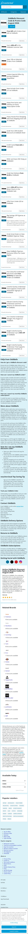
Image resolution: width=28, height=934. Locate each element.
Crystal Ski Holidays (18, 816)
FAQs (5, 865)
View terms (22, 40)
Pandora (21, 805)
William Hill (6, 805)
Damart (7, 671)
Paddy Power (19, 803)
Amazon (5, 808)
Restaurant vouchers (9, 843)
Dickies (7, 662)
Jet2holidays (11, 803)
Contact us (6, 860)
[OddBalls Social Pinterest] (16, 561)
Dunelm (10, 813)
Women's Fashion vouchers (11, 848)
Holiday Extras (14, 805)
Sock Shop (8, 635)
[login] (7, 597)
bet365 (4, 803)
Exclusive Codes (8, 833)
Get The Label (9, 698)
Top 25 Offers (7, 831)
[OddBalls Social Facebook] (7, 561)
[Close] (26, 910)
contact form (20, 506)
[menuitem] (5, 12)
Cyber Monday (7, 838)
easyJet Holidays (17, 808)
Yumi (6, 644)
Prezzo (9, 819)
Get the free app (8, 870)
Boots (4, 811)
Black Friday (7, 836)
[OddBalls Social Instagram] (20, 561)
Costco (13, 811)
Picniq (4, 819)
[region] (14, 921)
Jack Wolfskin (9, 689)
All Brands (6, 853)
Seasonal (23, 12)
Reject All (14, 927)
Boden (4, 813)
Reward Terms (7, 863)
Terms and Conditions (9, 862)
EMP (6, 716)
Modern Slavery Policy (9, 867)
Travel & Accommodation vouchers (13, 845)
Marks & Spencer (18, 813)
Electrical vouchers (8, 850)
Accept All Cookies (14, 931)
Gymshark (19, 811)
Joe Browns (8, 707)
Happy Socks (9, 680)
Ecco (6, 653)
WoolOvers (8, 626)
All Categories (7, 852)
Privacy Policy (7, 859)
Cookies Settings (14, 922)
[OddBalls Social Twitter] (11, 561)
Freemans (8, 617)
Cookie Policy (7, 873)
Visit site (4, 595)
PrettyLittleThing (7, 816)
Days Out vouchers (9, 847)
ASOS (9, 811)
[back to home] (7, 3)
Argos (10, 808)
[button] (5, 12)
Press (5, 868)
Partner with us (8, 872)
